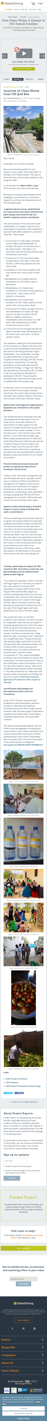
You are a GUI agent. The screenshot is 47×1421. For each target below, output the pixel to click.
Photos (29, 79)
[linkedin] (34, 1328)
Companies (33, 9)
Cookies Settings (23, 1418)
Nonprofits (23, 9)
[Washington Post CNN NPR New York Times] (23, 1383)
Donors (5, 1339)
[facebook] (12, 1328)
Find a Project (23, 1248)
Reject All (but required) (23, 1413)
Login (40, 3)
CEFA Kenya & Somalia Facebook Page (23, 1086)
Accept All (23, 1408)
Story (6, 79)
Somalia (23, 17)
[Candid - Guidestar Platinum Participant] (14, 1390)
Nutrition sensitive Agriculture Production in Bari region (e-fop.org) (22, 680)
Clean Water (13, 17)
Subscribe (23, 1284)
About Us (7, 1363)
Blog (39, 9)
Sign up (11, 1178)
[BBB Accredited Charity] (23, 1390)
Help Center (23, 1320)
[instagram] (23, 1328)
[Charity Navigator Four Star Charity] (7, 1390)
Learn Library (10, 1370)
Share (40, 79)
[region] (23, 1407)
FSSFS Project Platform (16, 1079)
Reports (18, 79)
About (16, 9)
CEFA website (12, 1082)
